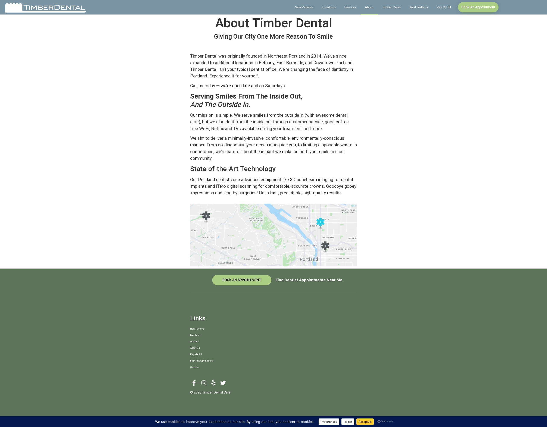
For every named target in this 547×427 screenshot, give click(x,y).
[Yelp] (213, 383)
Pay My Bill (444, 7)
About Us (195, 348)
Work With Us (418, 7)
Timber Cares (391, 7)
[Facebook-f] (194, 383)
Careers (194, 367)
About (369, 7)
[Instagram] (203, 383)
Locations (329, 7)
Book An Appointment (201, 360)
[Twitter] (223, 383)
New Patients (304, 7)
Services (350, 7)
